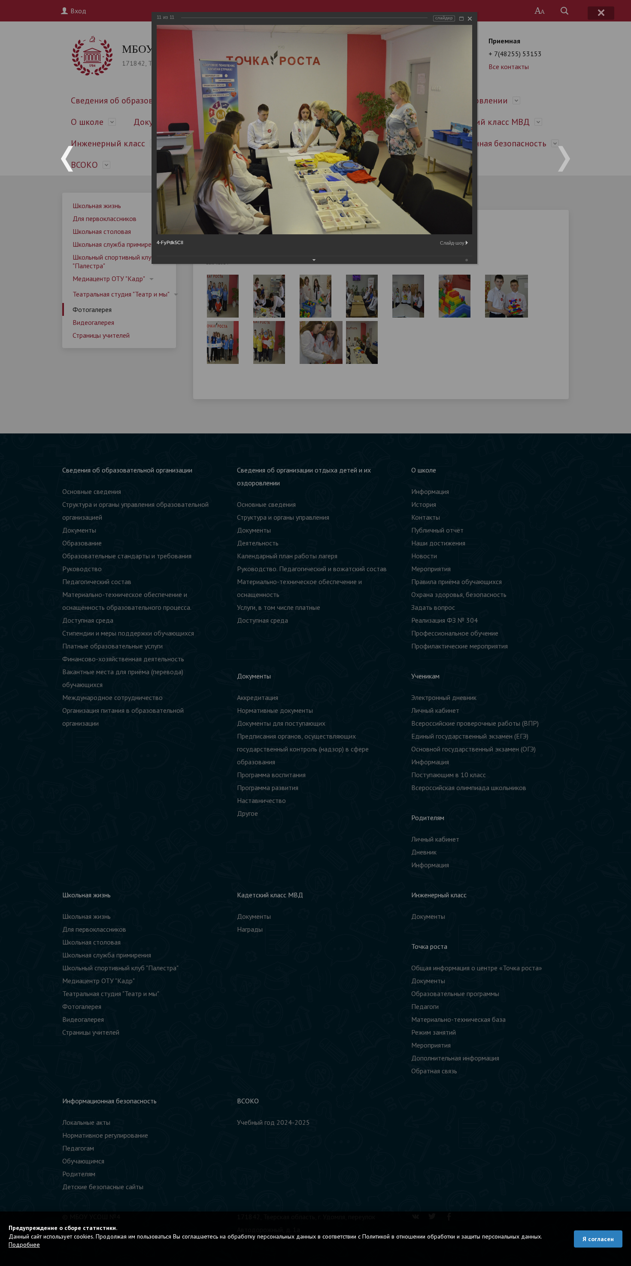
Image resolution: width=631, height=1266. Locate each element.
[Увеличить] (461, 19)
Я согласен (598, 1239)
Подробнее (24, 1244)
